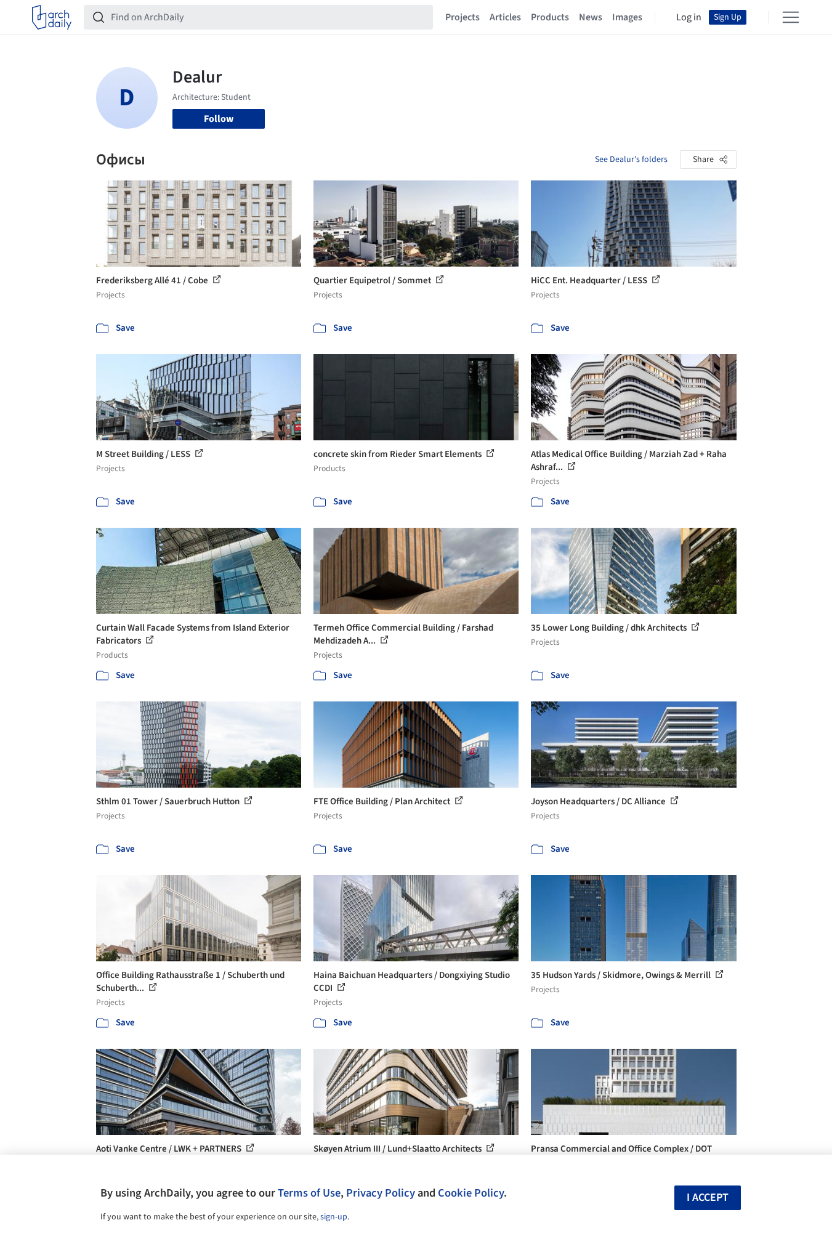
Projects (462, 17)
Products (550, 17)
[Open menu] (791, 17)
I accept (708, 1197)
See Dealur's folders (631, 159)
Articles (505, 17)
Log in (688, 17)
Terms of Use (309, 1193)
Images (627, 17)
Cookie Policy (471, 1193)
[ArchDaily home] (51, 17)
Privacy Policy (380, 1193)
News (590, 17)
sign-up (333, 1217)
